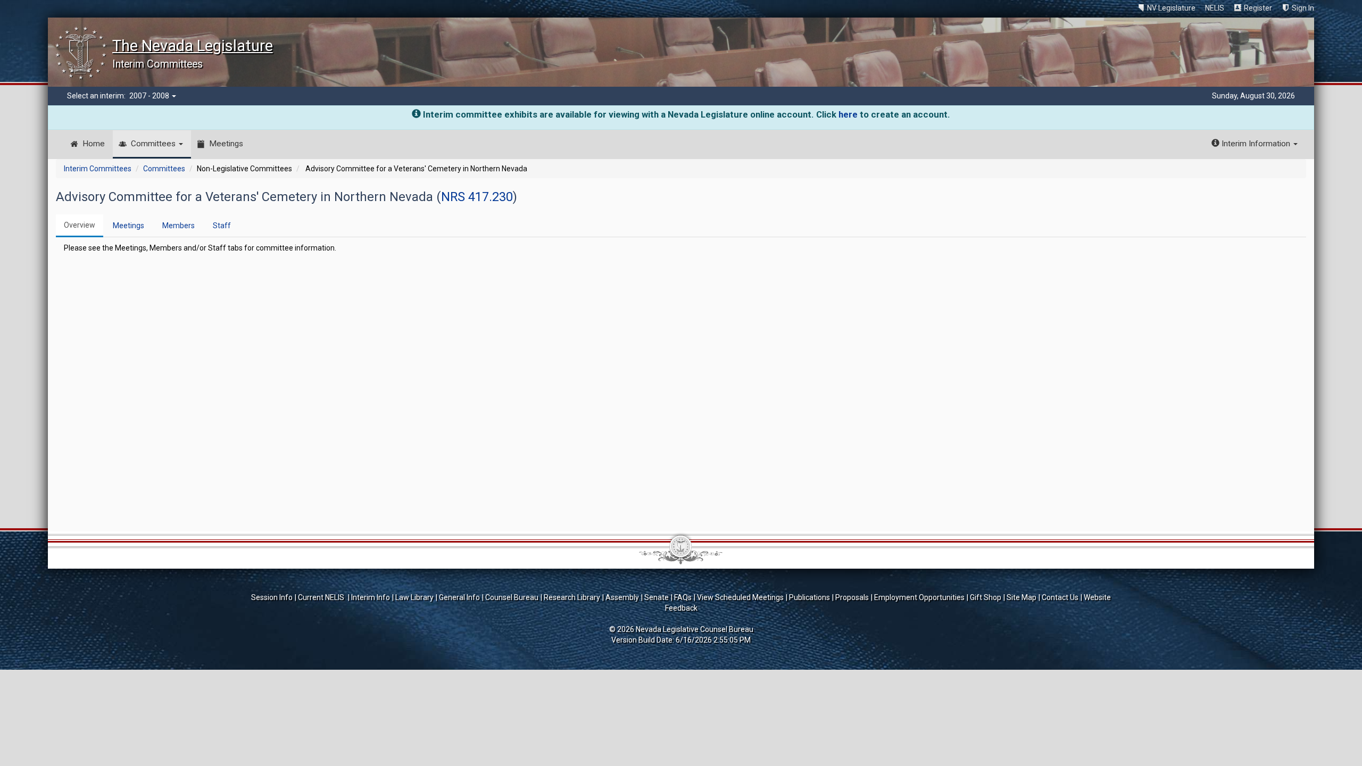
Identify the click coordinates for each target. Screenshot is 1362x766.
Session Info (272, 597)
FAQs (683, 597)
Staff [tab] (222, 225)
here (848, 114)
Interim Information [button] (1255, 143)
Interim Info (370, 597)
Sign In (1303, 8)
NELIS (1214, 8)
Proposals (852, 597)
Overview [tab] (79, 225)
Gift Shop (985, 597)
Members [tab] (178, 225)
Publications (809, 597)
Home (93, 143)
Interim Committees (97, 168)
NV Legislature (1171, 8)
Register (1258, 8)
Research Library (572, 597)
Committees (154, 143)
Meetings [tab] (128, 225)
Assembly (622, 597)
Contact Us (1060, 597)
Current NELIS (322, 597)
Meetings (226, 143)
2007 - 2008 (150, 95)
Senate (656, 597)
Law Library (414, 597)
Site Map (1021, 597)
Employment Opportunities (919, 597)
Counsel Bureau (511, 597)
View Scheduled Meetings (740, 597)
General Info (459, 597)
